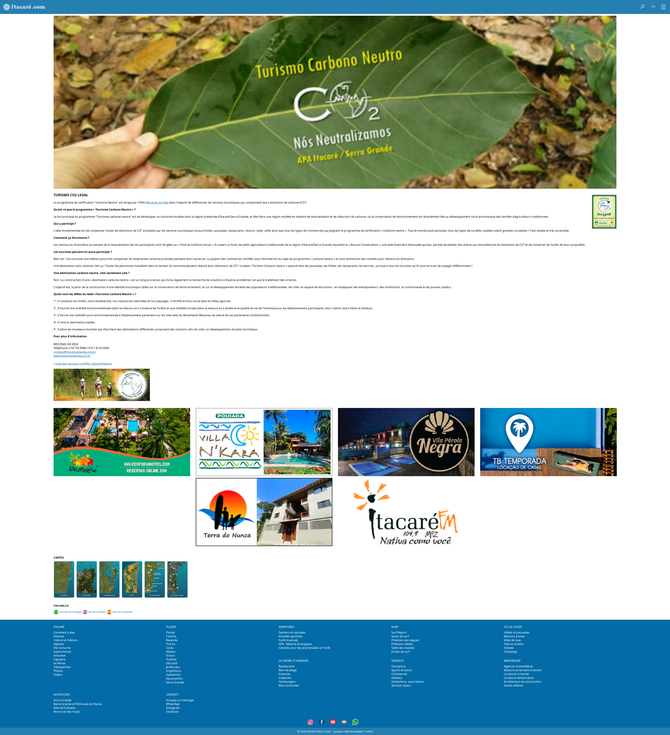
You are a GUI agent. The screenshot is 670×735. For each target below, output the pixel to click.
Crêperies (285, 678)
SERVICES (397, 661)
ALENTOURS (62, 694)
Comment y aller (64, 632)
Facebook (172, 712)
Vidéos (58, 675)
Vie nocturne (62, 648)
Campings (510, 652)
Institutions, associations (407, 682)
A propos (338, 731)
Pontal (170, 632)
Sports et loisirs (401, 670)
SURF (394, 627)
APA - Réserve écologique (295, 644)
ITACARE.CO (61, 605)
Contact (369, 731)
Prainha (171, 659)
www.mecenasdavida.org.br (72, 356)
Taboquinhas (62, 667)
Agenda (59, 644)
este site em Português (70, 611)
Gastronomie (62, 652)
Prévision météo (402, 644)
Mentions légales (354, 731)
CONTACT (172, 694)
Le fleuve (59, 663)
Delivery (396, 678)
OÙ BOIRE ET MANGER (293, 661)
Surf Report (399, 632)
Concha (171, 636)
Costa (170, 648)
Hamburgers (287, 682)
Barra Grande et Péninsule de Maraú (78, 704)
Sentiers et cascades (292, 632)
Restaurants (287, 666)
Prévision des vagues (405, 640)
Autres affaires (513, 685)
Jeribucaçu (173, 667)
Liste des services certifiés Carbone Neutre (84, 364)
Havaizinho (173, 675)
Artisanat (60, 655)
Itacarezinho (174, 678)
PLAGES (171, 627)
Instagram (173, 708)
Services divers (401, 685)
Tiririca (170, 644)
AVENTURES (286, 627)
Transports (398, 666)
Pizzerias (284, 674)
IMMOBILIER (512, 661)
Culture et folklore (66, 640)
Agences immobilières (518, 666)
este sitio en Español (122, 611)
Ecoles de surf (400, 652)
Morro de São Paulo (67, 712)
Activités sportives (291, 636)
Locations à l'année (516, 674)
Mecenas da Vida (157, 202)
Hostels (509, 648)
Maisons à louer (514, 636)
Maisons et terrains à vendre (523, 670)
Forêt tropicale (288, 640)
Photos (58, 671)
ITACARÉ (59, 627)
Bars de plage (288, 670)
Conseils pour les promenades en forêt (304, 648)
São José (171, 663)
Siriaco (170, 655)
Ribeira (170, 652)
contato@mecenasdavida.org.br (75, 352)
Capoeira (59, 659)
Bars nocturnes (289, 685)
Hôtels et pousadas (516, 632)
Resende (171, 640)
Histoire (59, 636)
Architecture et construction (522, 682)
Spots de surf (400, 636)
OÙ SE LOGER (513, 627)
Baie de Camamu (65, 708)
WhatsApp (173, 704)
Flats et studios (514, 644)
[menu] (663, 5)
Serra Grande (175, 682)
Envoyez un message (180, 700)
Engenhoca (173, 671)
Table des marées (402, 648)
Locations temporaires (519, 678)
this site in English (97, 611)
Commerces (399, 674)
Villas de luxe (512, 640)
